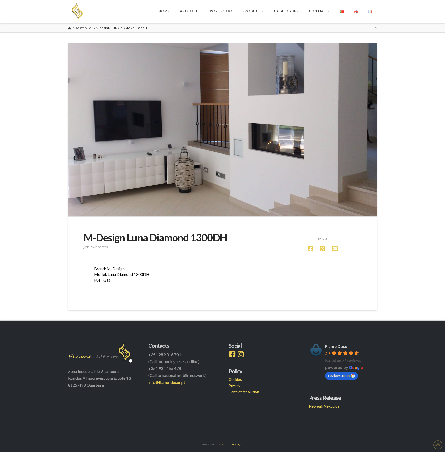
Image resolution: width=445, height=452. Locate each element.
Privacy (234, 385)
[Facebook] (232, 354)
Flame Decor (337, 346)
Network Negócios (324, 406)
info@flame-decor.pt (166, 382)
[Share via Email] (335, 248)
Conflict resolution (244, 392)
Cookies (235, 379)
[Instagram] (241, 354)
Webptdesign (232, 444)
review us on (339, 375)
